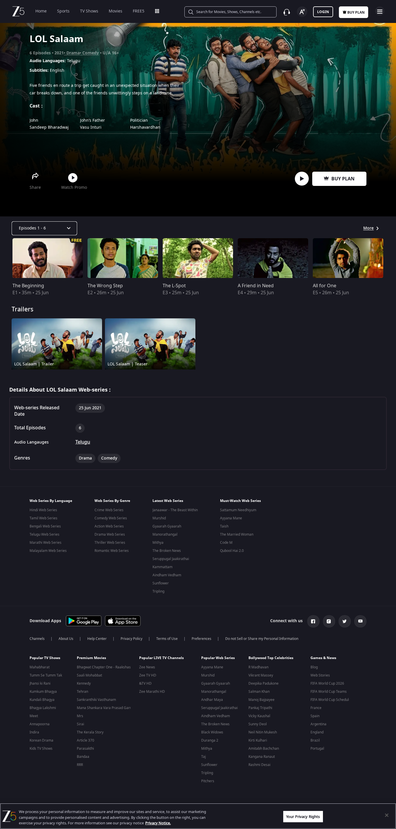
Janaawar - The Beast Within (175, 510)
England (317, 732)
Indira (34, 732)
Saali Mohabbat (89, 675)
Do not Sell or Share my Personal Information (261, 638)
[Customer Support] (286, 12)
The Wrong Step (105, 285)
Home (41, 11)
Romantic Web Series (112, 550)
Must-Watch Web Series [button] (240, 500)
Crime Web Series (109, 510)
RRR (80, 764)
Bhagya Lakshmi (43, 707)
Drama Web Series (110, 534)
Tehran (82, 691)
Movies (115, 11)
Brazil (315, 740)
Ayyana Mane (231, 518)
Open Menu (379, 11)
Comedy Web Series (111, 518)
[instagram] (329, 621)
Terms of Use (167, 638)
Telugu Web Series (44, 534)
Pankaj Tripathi (260, 707)
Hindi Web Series (43, 510)
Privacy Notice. (158, 823)
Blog (314, 667)
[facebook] (313, 621)
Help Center (97, 638)
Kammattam (162, 567)
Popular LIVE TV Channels (161, 658)
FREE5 (138, 11)
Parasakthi (85, 748)
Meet (34, 716)
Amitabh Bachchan (263, 748)
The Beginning (28, 285)
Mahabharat (40, 667)
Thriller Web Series (110, 542)
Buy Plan (343, 178)
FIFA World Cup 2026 (327, 683)
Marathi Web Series (45, 542)
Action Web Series (109, 526)
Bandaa (83, 756)
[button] (49, 659)
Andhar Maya (212, 699)
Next (390, 258)
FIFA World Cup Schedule (330, 699)
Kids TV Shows (41, 748)
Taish (224, 526)
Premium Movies (91, 658)
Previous (6, 258)
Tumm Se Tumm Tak (46, 675)
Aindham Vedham (166, 575)
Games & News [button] (323, 658)
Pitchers (207, 781)
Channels (37, 638)
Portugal (317, 748)
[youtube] (360, 621)
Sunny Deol (257, 724)
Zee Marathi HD (152, 691)
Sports (63, 11)
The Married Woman (236, 534)
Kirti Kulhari (257, 740)
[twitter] (345, 621)
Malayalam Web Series (48, 550)
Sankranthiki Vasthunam (96, 699)
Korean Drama (41, 740)
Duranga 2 (209, 740)
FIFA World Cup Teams (328, 691)
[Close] (386, 815)
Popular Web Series (218, 658)
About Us (66, 638)
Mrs (80, 716)
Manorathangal (164, 534)
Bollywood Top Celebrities (270, 658)
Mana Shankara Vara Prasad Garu (104, 707)
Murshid (159, 518)
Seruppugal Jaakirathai (170, 558)
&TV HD (145, 683)
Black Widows (212, 732)
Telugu (82, 442)
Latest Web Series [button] (167, 500)
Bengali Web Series (45, 526)
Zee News (147, 667)
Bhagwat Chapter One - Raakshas (104, 667)
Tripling (158, 591)
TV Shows (89, 11)
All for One (324, 285)
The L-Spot (174, 285)
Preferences (201, 638)
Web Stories (320, 675)
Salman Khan (259, 691)
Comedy (90, 53)
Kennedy (84, 683)
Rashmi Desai (259, 764)
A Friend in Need (256, 285)
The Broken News (166, 550)
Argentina (318, 724)
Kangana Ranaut (261, 756)
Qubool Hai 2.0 (232, 550)
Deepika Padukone (263, 683)
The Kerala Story (90, 732)
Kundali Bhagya (42, 699)
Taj (203, 756)
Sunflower (160, 583)
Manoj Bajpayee (261, 699)
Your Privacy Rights (303, 816)
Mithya (158, 542)
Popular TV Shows (45, 658)
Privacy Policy (131, 638)
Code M (226, 542)
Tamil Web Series (43, 518)
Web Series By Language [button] (51, 500)
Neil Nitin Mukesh (262, 732)
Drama (73, 53)
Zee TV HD (147, 675)
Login (323, 12)
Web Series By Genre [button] (112, 500)
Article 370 (85, 740)
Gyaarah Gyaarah (166, 526)
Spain (314, 716)
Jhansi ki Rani (40, 683)
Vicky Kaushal (259, 716)
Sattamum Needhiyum (238, 510)
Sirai (80, 724)
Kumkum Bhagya (43, 691)
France (315, 707)
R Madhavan (258, 667)
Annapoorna (40, 724)
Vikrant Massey (260, 675)
